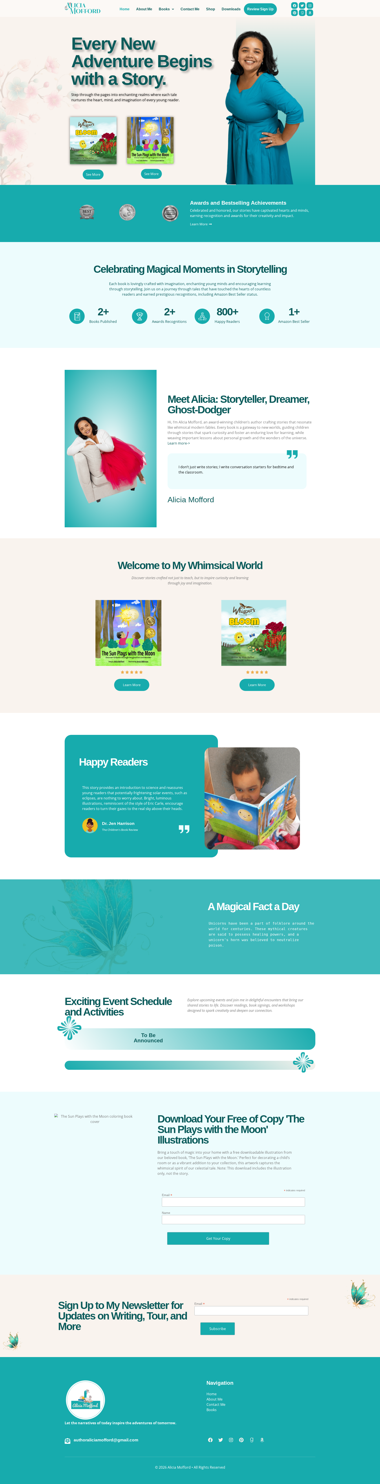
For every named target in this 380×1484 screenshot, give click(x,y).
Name (166, 1212)
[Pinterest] (241, 1439)
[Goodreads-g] (251, 1439)
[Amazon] (262, 1439)
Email (167, 1195)
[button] (120, 856)
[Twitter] (220, 1439)
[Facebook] (210, 1439)
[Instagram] (231, 1439)
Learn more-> (179, 443)
